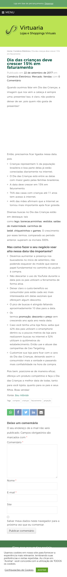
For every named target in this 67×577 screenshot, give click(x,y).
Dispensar (49, 3)
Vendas (47, 76)
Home (9, 51)
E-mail (11, 492)
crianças (25, 401)
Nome (11, 480)
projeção (47, 401)
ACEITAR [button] (42, 570)
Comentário (15, 442)
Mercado (37, 76)
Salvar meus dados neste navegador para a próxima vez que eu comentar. (33, 523)
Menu (9, 12)
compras (16, 401)
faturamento (36, 401)
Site (9, 504)
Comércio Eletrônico (22, 51)
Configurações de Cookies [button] (19, 570)
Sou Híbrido (22, 395)
